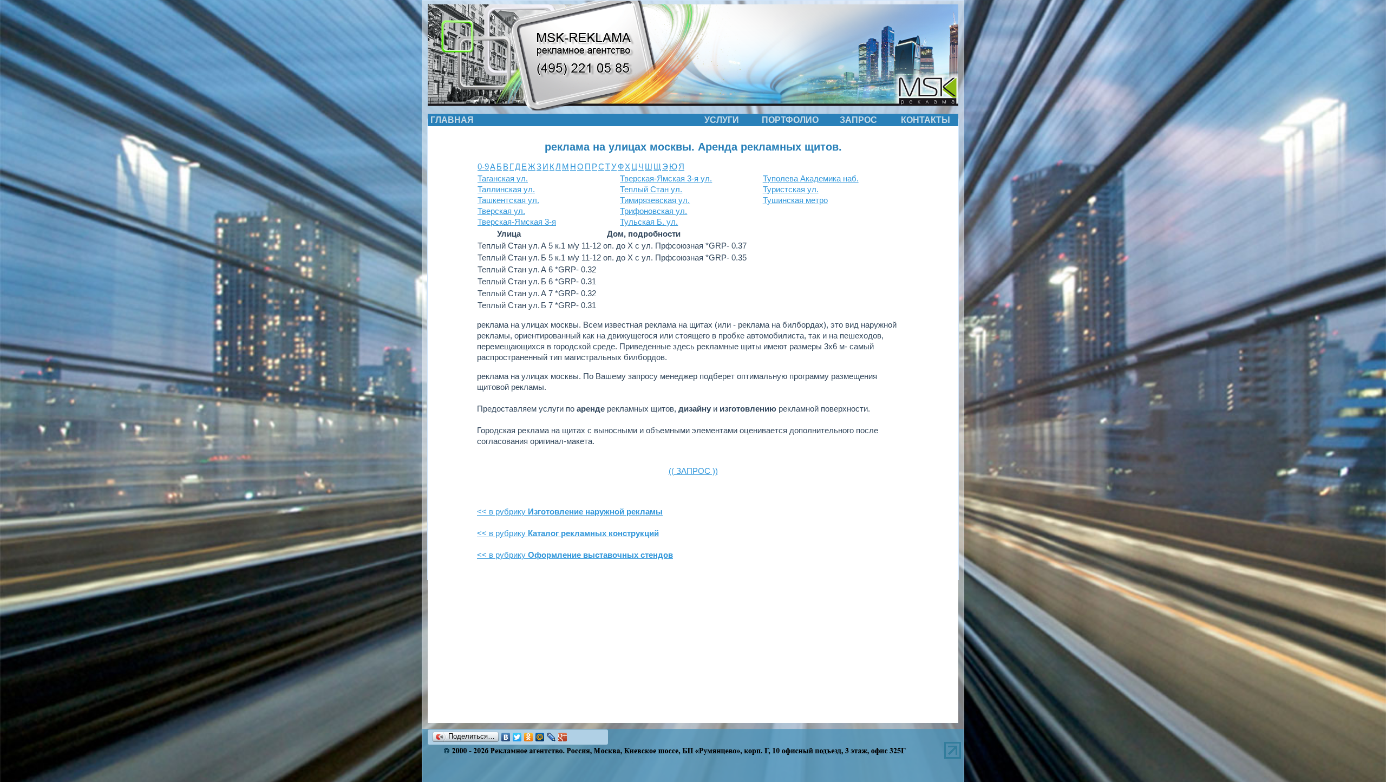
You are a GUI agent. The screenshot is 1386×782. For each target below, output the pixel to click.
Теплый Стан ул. (651, 189)
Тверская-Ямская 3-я (517, 221)
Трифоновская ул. (653, 211)
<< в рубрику (570, 511)
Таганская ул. (503, 178)
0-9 (483, 166)
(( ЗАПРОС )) (693, 470)
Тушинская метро (795, 200)
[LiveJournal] (551, 737)
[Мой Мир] (540, 737)
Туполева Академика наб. (811, 178)
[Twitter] (517, 737)
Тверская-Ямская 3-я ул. (666, 178)
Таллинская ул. (506, 189)
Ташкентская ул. (508, 200)
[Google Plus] (562, 737)
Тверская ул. (501, 211)
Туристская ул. (791, 189)
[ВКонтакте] (506, 737)
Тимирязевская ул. (655, 200)
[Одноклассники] (528, 737)
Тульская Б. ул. (649, 221)
